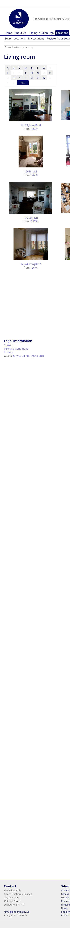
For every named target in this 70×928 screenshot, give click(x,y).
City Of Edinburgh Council (28, 356)
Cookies (9, 345)
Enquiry (65, 911)
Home (8, 33)
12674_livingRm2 (31, 264)
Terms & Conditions (16, 348)
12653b (33, 221)
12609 (34, 129)
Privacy (8, 352)
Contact (65, 915)
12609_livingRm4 (31, 125)
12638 (34, 175)
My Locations (36, 38)
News (64, 908)
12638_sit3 (30, 171)
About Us (20, 33)
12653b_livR (30, 218)
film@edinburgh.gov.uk (16, 911)
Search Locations (15, 38)
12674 (34, 267)
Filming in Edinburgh (41, 33)
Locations (62, 33)
